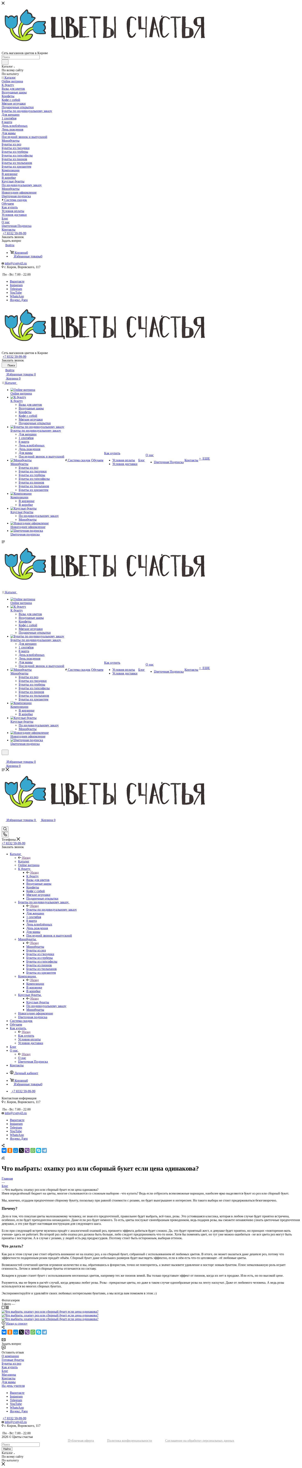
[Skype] (38, 1150)
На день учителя (13, 1385)
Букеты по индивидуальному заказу (51, 909)
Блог (5, 1371)
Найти (7, 1448)
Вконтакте (17, 281)
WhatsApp (17, 296)
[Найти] (5, 62)
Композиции (35, 983)
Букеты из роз (11, 1363)
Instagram (16, 285)
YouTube (16, 292)
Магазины (9, 1374)
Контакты (8, 1378)
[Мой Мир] (15, 1150)
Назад (26, 857)
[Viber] (27, 1150)
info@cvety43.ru (16, 263)
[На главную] (151, 328)
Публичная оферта (81, 1440)
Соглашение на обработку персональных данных (199, 1440)
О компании (10, 1356)
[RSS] (3, 1158)
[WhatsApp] (32, 1150)
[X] (21, 1150)
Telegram (16, 289)
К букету (32, 876)
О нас (22, 1058)
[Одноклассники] (9, 1150)
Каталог (23, 861)
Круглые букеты (37, 1002)
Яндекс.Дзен (19, 300)
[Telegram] (44, 1150)
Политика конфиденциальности (129, 1440)
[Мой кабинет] (3, 757)
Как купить (26, 1035)
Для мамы (9, 1382)
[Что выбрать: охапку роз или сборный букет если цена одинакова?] (50, 1311)
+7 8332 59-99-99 (14, 233)
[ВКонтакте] (4, 1150)
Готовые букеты (13, 1360)
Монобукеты (35, 946)
